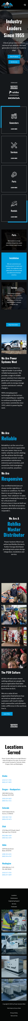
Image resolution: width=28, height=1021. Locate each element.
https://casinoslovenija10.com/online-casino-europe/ (14, 565)
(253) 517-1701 (6, 780)
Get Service (14, 62)
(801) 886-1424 (6, 835)
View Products (14, 56)
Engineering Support (14, 901)
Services (14, 903)
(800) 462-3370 (6, 838)
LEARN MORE (14, 129)
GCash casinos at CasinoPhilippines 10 (10, 416)
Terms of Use (14, 1015)
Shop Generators (13, 324)
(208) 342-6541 (6, 854)
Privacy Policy (14, 1013)
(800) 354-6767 (6, 856)
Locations (14, 895)
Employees (14, 906)
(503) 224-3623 (6, 798)
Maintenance (14, 898)
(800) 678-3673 (6, 819)
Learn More (7, 714)
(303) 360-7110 (6, 817)
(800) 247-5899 (6, 782)
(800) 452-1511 (6, 801)
